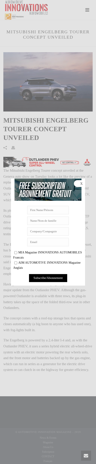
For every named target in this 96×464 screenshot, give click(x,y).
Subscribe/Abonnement (48, 278)
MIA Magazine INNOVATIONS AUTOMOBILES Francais (47, 255)
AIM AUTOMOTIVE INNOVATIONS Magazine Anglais (47, 265)
